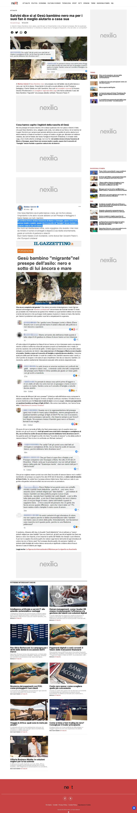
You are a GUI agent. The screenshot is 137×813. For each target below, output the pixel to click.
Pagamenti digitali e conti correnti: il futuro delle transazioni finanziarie (66, 649)
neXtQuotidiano (15, 694)
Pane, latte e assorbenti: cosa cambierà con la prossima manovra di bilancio (112, 172)
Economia (42, 3)
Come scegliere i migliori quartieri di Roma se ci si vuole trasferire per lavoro (112, 217)
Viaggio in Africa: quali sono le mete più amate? (28, 724)
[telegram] (25, 34)
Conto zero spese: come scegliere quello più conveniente (65, 687)
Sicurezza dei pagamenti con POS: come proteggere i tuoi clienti (26, 687)
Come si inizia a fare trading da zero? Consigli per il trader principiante (66, 724)
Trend (93, 3)
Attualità (26, 3)
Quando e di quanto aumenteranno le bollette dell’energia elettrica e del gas (112, 211)
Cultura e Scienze (54, 3)
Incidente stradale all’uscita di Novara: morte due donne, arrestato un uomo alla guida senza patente (112, 205)
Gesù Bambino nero (37, 84)
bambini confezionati (41, 309)
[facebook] (12, 34)
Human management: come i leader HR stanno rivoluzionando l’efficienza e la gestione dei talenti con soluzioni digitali (68, 611)
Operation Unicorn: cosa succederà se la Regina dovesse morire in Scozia (112, 229)
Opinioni (86, 3)
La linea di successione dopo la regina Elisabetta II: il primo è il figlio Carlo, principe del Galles (111, 223)
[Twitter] (69, 797)
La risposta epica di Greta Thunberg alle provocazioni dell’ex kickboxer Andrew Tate (112, 94)
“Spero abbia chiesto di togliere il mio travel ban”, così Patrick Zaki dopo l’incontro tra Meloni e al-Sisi (111, 184)
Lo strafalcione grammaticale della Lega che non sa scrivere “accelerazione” (112, 100)
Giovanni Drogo (15, 23)
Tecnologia (66, 3)
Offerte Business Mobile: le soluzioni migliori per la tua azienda (27, 760)
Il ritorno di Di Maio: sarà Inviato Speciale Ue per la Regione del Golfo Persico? (112, 177)
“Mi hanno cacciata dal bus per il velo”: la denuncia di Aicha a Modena (112, 195)
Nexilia (12, 618)
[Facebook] (64, 797)
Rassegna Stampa (103, 3)
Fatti (80, 3)
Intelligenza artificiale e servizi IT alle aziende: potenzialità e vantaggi (27, 610)
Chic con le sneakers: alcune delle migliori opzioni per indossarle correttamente (110, 76)
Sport (74, 3)
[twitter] (16, 34)
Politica (34, 3)
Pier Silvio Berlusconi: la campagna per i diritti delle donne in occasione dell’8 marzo (29, 650)
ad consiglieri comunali (64, 88)
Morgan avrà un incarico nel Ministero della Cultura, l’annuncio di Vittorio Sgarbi (113, 189)
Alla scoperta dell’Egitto (107, 87)
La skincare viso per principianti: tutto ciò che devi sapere (113, 82)
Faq (112, 3)
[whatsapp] (21, 34)
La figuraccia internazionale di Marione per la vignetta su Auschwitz (51, 549)
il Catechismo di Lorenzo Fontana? (32, 405)
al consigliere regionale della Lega (44, 91)
